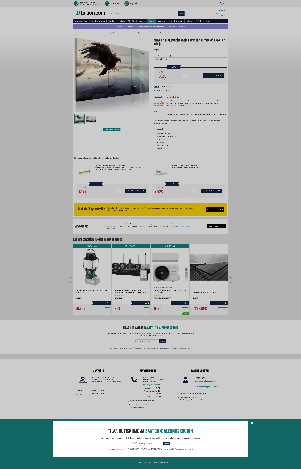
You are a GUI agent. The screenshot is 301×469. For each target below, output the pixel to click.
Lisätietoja (190, 449)
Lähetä (166, 443)
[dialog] (150, 234)
